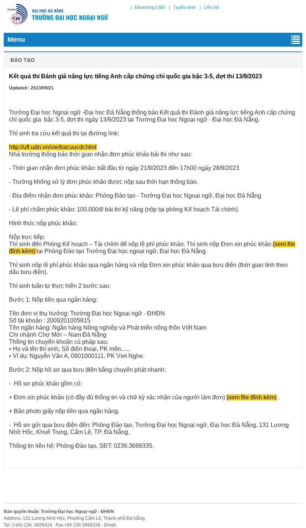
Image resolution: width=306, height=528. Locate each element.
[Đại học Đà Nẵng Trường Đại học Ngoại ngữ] (57, 14)
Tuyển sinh (184, 7)
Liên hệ (211, 7)
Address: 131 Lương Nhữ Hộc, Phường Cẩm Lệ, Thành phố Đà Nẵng (74, 518)
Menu (16, 39)
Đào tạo (22, 60)
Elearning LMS (150, 7)
